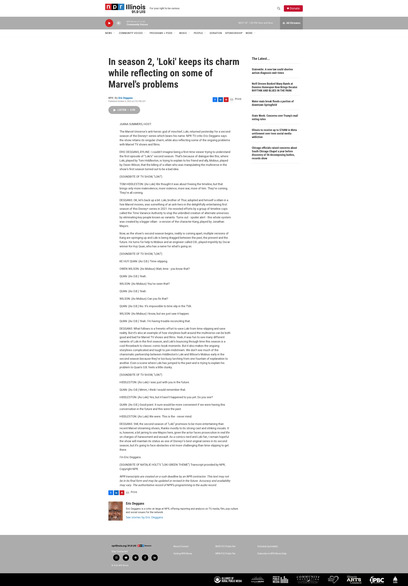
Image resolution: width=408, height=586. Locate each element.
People (198, 33)
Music (183, 33)
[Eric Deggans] (115, 511)
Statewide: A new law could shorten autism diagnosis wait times (272, 71)
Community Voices (131, 33)
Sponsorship (234, 33)
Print (238, 99)
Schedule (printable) (267, 546)
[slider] (123, 23)
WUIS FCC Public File (225, 546)
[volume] (118, 23)
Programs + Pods (161, 33)
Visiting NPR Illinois (182, 553)
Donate (295, 8)
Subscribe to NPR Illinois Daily (272, 553)
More (249, 33)
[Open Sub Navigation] (114, 33)
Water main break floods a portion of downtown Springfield (273, 103)
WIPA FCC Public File (225, 553)
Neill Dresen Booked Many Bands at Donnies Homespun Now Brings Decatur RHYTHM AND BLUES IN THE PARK (274, 87)
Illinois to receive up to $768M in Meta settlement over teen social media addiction (274, 133)
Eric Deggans (125, 97)
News (108, 33)
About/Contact (181, 546)
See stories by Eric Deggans (144, 517)
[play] (109, 23)
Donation (216, 33)
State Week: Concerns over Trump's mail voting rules (275, 117)
